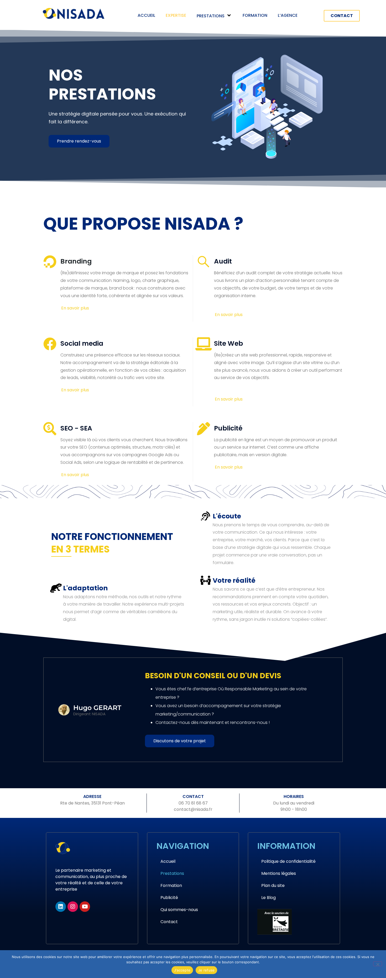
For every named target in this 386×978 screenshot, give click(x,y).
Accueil (146, 15)
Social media (81, 343)
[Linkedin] (60, 906)
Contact (169, 922)
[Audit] (203, 261)
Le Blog (268, 898)
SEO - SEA (76, 428)
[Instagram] (72, 906)
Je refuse (206, 970)
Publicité (228, 428)
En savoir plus (75, 308)
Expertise (176, 15)
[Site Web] (203, 343)
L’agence (288, 15)
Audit (223, 261)
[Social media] (49, 343)
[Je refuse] (377, 963)
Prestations (211, 16)
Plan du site (273, 885)
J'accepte (182, 970)
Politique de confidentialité (288, 861)
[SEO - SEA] (49, 428)
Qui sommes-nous (179, 910)
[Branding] (49, 261)
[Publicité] (203, 428)
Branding (76, 261)
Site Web (228, 343)
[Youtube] (85, 906)
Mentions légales (278, 873)
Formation (255, 15)
